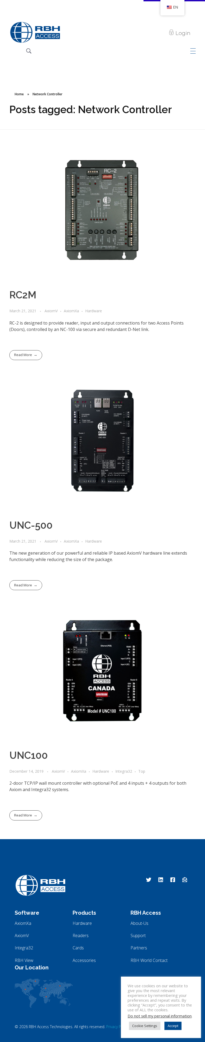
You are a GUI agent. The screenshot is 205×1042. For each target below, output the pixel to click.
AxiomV (51, 310)
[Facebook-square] (172, 879)
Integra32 (123, 771)
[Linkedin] (160, 879)
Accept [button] (173, 1025)
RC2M (22, 295)
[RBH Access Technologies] (35, 32)
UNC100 (28, 755)
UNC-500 (31, 525)
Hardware (93, 310)
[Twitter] (148, 879)
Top (141, 771)
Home (19, 94)
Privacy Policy (117, 1026)
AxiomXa (71, 310)
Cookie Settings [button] (144, 1025)
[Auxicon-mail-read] (184, 879)
